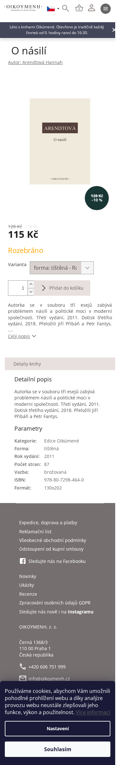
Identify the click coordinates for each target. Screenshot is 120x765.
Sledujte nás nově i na (56, 612)
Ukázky (26, 585)
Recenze (28, 594)
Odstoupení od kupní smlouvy (51, 549)
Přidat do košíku (66, 288)
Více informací (93, 712)
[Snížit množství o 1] (31, 291)
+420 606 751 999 (47, 667)
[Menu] (105, 8)
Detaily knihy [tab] (27, 364)
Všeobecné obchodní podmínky (52, 540)
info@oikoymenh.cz (49, 679)
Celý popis (19, 336)
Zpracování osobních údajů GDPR (55, 603)
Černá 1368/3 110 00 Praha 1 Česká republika (36, 648)
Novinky (27, 576)
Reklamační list (35, 531)
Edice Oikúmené (61, 441)
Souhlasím (57, 749)
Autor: (35, 62)
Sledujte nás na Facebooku (57, 561)
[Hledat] (62, 8)
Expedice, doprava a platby (48, 522)
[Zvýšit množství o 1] (31, 284)
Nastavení (58, 728)
